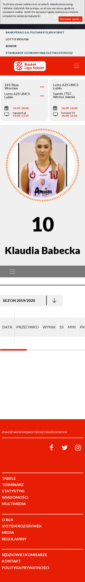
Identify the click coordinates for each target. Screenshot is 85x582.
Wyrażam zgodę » (70, 18)
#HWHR (11, 46)
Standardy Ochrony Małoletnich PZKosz (39, 53)
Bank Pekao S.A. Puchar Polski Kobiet (35, 32)
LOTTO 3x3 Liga (17, 39)
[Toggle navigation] (76, 66)
